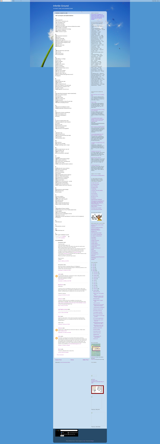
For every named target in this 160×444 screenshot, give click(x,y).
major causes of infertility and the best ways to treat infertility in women (72, 302)
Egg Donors (60, 284)
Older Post (85, 359)
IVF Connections (94, 252)
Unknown (60, 328)
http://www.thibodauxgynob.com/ (74, 343)
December (96, 272)
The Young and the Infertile (96, 209)
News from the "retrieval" (96, 157)
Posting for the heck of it (96, 151)
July (94, 280)
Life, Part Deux (94, 193)
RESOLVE (93, 255)
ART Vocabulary (61, 237)
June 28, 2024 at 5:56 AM (63, 352)
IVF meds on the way (97, 310)
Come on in (95, 338)
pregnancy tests (76, 252)
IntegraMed (93, 250)
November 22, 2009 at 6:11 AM (64, 270)
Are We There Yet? (95, 182)
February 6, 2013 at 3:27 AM (64, 324)
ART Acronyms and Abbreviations (97, 175)
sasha (59, 274)
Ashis (59, 336)
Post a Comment (60, 354)
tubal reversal (61, 279)
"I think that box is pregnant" (98, 307)
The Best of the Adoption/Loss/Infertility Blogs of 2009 (97, 381)
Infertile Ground (61, 6)
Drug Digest (93, 237)
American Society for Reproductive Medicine (95, 229)
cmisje (84, 440)
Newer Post (58, 359)
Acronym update (96, 329)
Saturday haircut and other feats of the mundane (98, 305)
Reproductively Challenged (96, 199)
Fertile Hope (93, 238)
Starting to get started (97, 327)
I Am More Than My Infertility (97, 190)
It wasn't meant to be (95, 165)
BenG (59, 316)
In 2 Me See (93, 191)
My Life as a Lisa (94, 196)
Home (72, 359)
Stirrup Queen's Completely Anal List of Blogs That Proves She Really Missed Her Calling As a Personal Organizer (97, 203)
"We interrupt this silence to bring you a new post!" (97, 110)
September (96, 277)
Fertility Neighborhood (95, 244)
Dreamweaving (96, 298)
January (95, 290)
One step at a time (97, 331)
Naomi (59, 349)
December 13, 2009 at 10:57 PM (64, 280)
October (95, 275)
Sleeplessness (96, 334)
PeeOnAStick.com (94, 253)
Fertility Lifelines (94, 243)
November (96, 273)
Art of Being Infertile (95, 184)
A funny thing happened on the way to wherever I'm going (97, 135)
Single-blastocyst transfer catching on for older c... (98, 323)
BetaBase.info (94, 231)
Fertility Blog (93, 188)
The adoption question (97, 312)
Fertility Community (95, 240)
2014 (94, 264)
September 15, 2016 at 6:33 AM (64, 332)
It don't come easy (97, 332)
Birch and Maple (94, 185)
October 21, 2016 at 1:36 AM (64, 345)
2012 (94, 265)
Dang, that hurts (96, 291)
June (95, 282)
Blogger (92, 440)
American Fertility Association (97, 227)
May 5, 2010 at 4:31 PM (63, 305)
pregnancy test (66, 253)
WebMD (92, 259)
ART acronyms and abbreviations (97, 126)
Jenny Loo (60, 298)
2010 (94, 267)
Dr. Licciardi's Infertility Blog (96, 234)
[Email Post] (68, 236)
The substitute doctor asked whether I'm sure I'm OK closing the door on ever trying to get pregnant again (97, 120)
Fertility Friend (94, 241)
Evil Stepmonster (94, 187)
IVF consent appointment (98, 318)
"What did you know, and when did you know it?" (98, 326)
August (95, 278)
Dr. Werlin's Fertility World (96, 235)
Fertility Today (94, 246)
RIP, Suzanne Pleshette (98, 313)
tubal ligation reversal (63, 309)
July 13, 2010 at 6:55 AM (63, 312)
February (96, 288)
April (95, 285)
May (95, 283)
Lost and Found (94, 194)
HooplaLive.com (63, 330)
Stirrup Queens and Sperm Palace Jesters (96, 206)
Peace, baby (93, 102)
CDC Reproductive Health (96, 232)
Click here (93, 357)
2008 (94, 270)
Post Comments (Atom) (65, 362)
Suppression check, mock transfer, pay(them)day (98, 297)
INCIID (92, 249)
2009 (94, 269)
